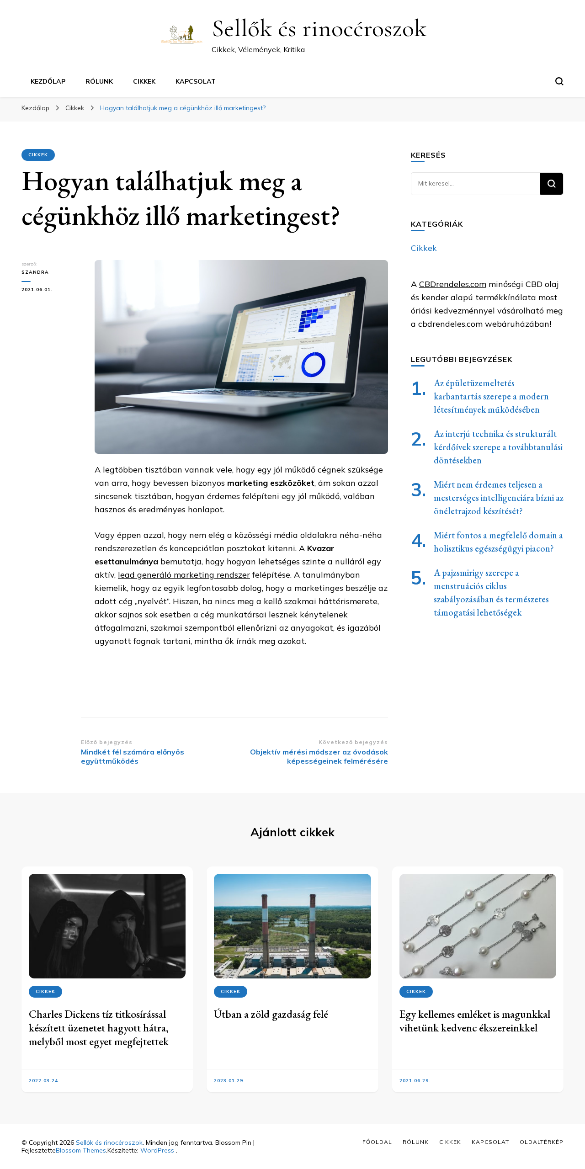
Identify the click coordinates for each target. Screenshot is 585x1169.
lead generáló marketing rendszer (184, 574)
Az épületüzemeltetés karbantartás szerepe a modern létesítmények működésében (491, 396)
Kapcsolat (196, 81)
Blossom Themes (81, 1150)
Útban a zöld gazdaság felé (271, 1014)
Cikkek (144, 81)
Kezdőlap (48, 81)
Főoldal (377, 1141)
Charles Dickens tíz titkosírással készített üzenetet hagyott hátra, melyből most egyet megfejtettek (99, 1027)
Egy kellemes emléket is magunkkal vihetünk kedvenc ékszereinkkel (474, 1021)
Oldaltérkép (542, 1141)
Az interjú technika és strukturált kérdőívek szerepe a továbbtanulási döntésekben (498, 447)
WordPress (157, 1150)
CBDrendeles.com (452, 284)
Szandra (35, 272)
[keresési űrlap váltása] (559, 81)
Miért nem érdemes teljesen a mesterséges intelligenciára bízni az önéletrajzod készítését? (499, 497)
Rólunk (99, 81)
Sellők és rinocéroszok (319, 28)
